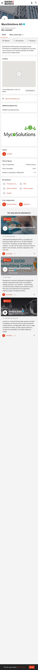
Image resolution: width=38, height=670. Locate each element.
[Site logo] (9, 3)
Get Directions (30, 90)
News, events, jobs (16, 35)
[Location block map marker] (19, 74)
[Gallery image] (19, 131)
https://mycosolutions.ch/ (12, 99)
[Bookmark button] (34, 253)
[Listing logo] (4, 19)
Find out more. (21, 667)
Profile (4, 35)
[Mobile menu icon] (2, 3)
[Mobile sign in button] (31, 2)
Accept (32, 667)
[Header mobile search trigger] (36, 2)
